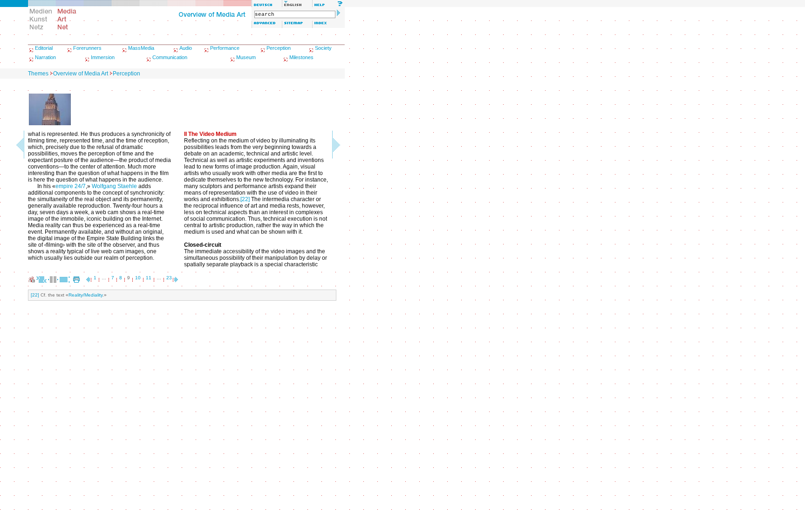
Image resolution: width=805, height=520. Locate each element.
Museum (246, 57)
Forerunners (87, 48)
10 (138, 277)
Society (323, 48)
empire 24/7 (70, 186)
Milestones (301, 57)
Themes (38, 73)
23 (169, 277)
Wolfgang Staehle (114, 186)
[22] (245, 199)
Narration (45, 57)
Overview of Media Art (80, 73)
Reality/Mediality (85, 294)
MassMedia (141, 48)
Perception (278, 48)
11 (148, 277)
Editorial (44, 48)
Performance (224, 48)
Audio (185, 48)
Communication (169, 57)
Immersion (103, 57)
